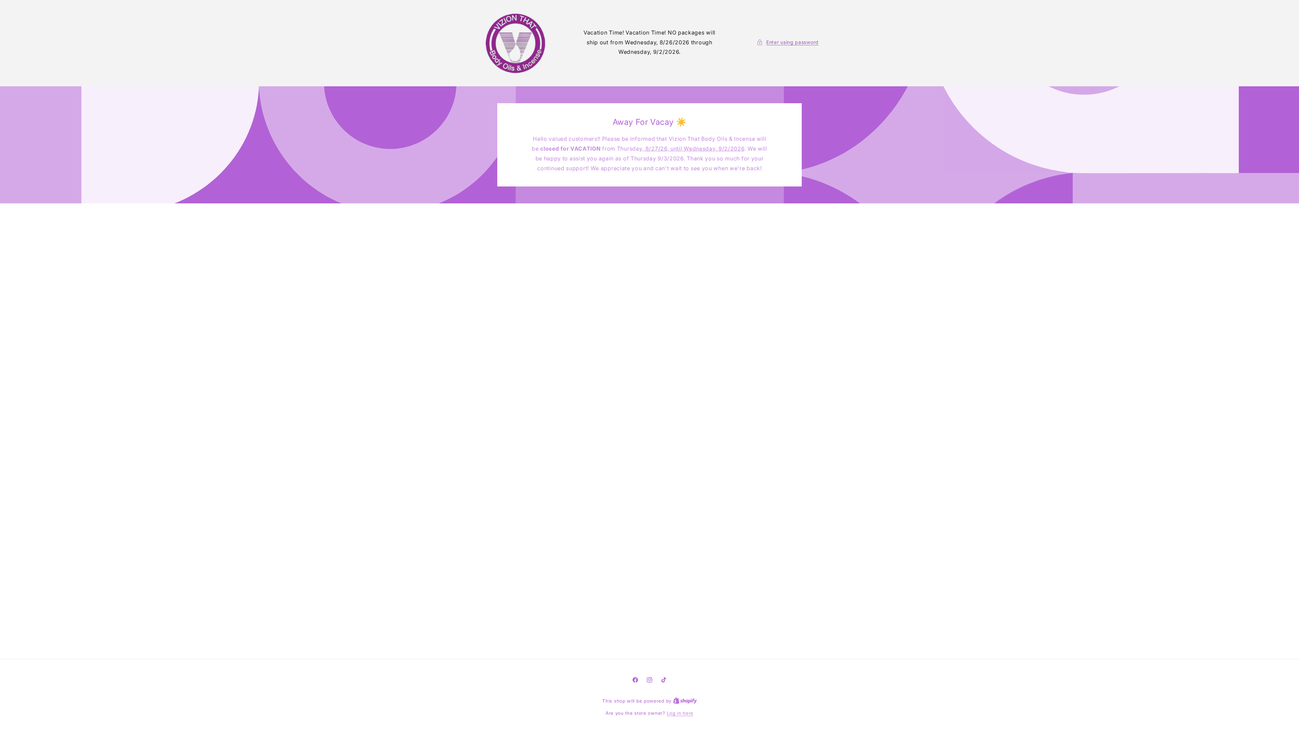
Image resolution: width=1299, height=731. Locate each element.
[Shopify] (685, 701)
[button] (788, 42)
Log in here (680, 713)
